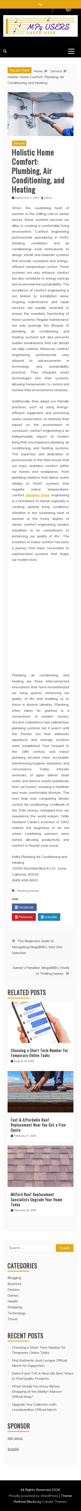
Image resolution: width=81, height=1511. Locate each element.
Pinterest (25, 917)
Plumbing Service (28, 890)
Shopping (15, 1307)
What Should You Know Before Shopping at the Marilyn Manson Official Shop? (37, 1391)
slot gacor (15, 1438)
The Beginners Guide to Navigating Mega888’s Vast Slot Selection (37, 947)
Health (13, 1301)
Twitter (50, 907)
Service (19, 143)
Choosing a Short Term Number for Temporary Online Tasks (39, 1052)
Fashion (14, 1289)
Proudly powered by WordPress (34, 1496)
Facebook (25, 907)
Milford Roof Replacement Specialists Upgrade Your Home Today (36, 1199)
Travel (12, 1319)
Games (13, 1295)
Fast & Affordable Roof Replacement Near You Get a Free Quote (38, 1125)
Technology (17, 1313)
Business (14, 1284)
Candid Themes (54, 1501)
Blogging (14, 1277)
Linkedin (50, 917)
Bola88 (13, 1449)
